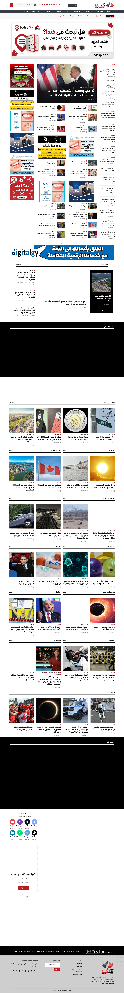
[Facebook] (59, 4)
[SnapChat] (44, 4)
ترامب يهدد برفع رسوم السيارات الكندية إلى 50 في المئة (108, 190)
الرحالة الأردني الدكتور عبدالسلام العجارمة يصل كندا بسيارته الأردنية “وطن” (76, 730)
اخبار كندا (107, 69)
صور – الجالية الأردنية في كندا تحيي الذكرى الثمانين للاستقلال (22, 677)
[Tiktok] (34, 835)
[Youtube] (12, 824)
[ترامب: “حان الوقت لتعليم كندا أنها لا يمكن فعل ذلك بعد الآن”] (61, 172)
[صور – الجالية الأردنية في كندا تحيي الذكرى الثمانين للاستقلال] (21, 658)
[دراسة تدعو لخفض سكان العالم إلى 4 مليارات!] (21, 710)
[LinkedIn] (47, 4)
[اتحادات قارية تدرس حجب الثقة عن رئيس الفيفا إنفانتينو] (48, 610)
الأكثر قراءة (110, 65)
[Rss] (39, 4)
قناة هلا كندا (43, 672)
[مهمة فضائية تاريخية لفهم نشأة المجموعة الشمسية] (75, 610)
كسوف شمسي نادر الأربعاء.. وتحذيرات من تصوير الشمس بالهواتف (49, 730)
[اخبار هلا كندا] (104, 5)
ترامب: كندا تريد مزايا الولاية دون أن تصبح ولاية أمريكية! (108, 223)
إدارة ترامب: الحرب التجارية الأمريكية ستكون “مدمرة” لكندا (107, 212)
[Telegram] (42, 4)
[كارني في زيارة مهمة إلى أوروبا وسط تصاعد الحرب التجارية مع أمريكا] (61, 129)
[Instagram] (52, 4)
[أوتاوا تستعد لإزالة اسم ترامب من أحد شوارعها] (92, 129)
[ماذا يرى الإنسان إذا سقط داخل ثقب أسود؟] (61, 108)
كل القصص (18, 264)
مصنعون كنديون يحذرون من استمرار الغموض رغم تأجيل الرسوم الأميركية (103, 677)
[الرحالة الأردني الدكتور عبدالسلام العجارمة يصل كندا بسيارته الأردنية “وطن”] (75, 710)
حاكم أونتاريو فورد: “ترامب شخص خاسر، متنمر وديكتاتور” (107, 139)
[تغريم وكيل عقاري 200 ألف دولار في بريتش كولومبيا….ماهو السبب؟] (92, 206)
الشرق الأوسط (109, 499)
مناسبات (57, 640)
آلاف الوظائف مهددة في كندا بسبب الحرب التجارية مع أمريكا (107, 201)
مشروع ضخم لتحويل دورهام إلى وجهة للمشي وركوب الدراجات (22, 439)
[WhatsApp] (20, 835)
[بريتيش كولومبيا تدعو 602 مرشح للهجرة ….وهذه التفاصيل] (21, 468)
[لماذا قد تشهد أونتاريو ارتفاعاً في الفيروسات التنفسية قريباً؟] (75, 564)
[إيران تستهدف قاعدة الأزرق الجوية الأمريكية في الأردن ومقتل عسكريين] (102, 516)
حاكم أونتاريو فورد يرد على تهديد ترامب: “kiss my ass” (108, 179)
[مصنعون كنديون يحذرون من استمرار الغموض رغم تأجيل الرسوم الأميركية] (102, 658)
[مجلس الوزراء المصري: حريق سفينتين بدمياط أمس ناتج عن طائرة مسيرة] (75, 516)
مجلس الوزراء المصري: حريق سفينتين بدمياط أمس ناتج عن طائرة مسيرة (75, 536)
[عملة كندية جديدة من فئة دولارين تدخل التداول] (75, 420)
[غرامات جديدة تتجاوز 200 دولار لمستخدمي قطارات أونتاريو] (48, 420)
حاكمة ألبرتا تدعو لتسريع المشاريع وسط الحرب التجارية (87, 16)
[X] (57, 4)
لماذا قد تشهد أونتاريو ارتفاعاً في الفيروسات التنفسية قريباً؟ (108, 95)
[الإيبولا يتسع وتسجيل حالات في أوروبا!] (48, 564)
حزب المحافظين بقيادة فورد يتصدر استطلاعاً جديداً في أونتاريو (108, 84)
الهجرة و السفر (82, 222)
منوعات (112, 693)
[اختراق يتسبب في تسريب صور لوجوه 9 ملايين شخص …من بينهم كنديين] (92, 172)
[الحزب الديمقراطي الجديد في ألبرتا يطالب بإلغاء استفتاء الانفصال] (92, 234)
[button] (11, 16)
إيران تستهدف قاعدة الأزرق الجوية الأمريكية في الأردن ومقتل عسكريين (104, 536)
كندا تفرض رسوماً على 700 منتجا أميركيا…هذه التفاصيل (108, 128)
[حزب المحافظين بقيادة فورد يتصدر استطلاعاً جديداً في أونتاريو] (92, 216)
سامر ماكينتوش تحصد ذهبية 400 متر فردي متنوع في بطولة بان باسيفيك (22, 629)
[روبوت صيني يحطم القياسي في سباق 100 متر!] (103, 710)
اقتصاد (112, 640)
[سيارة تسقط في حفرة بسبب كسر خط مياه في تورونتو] (21, 516)
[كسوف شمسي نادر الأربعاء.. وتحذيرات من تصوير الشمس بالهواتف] (48, 710)
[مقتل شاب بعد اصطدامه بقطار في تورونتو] (61, 216)
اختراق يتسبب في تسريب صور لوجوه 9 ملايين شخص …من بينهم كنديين (78, 173)
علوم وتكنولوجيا (51, 105)
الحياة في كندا (109, 403)
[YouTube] (54, 4)
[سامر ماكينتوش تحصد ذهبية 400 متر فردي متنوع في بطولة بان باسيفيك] (21, 610)
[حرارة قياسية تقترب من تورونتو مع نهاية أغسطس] (102, 468)
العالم (58, 547)
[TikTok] (49, 4)
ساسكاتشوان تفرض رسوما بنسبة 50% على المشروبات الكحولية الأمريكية (78, 118)
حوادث (58, 499)
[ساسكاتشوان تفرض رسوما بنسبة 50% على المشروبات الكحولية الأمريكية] (92, 117)
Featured (113, 69)
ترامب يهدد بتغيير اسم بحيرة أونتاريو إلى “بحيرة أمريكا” (108, 150)
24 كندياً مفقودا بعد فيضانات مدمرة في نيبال (103, 298)
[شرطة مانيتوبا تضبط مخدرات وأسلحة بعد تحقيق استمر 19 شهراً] (61, 225)
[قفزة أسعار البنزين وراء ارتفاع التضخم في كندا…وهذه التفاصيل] (75, 658)
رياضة (58, 592)
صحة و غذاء (107, 91)
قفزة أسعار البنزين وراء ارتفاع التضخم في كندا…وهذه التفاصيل (75, 677)
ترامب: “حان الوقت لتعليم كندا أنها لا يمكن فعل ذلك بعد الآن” (107, 73)
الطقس (112, 451)
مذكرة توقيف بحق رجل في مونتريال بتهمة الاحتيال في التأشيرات (107, 234)
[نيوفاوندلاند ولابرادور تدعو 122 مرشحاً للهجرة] (92, 225)
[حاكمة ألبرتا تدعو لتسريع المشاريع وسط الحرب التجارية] (61, 117)
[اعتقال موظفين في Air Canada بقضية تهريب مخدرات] (61, 206)
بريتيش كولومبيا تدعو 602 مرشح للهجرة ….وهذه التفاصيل (23, 487)
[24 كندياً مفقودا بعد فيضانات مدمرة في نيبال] (92, 163)
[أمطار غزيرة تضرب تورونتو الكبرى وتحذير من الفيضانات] (75, 468)
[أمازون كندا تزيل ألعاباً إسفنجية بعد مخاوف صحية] (61, 234)
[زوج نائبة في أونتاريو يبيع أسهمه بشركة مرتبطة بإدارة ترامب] (92, 108)
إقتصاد (112, 672)
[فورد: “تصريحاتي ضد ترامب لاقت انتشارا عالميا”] (61, 163)
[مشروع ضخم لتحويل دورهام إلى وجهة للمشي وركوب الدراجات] (21, 420)
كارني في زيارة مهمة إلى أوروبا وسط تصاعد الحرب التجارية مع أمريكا (24, 310)
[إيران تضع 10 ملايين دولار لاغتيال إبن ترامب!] (21, 564)
